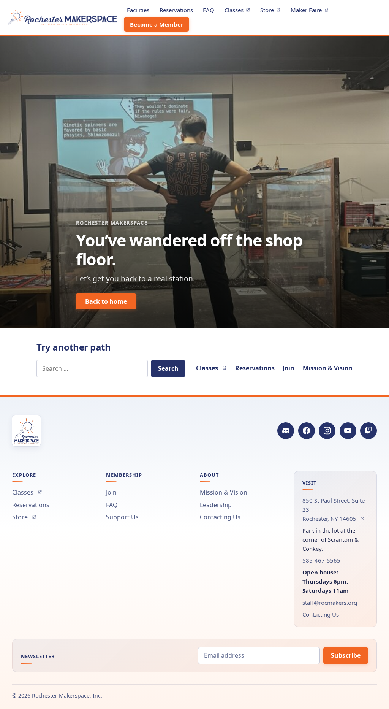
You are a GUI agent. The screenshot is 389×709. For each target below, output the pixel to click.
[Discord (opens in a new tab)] (285, 430)
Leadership (216, 505)
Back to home (106, 301)
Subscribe (346, 655)
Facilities (138, 10)
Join (288, 368)
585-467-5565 (321, 560)
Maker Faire (311, 11)
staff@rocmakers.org (329, 602)
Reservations (176, 10)
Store (272, 11)
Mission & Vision (328, 368)
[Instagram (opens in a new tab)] (327, 430)
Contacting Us (220, 517)
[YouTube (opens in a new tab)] (348, 430)
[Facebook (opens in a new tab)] (306, 430)
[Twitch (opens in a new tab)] (368, 430)
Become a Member (156, 24)
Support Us (122, 517)
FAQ (208, 10)
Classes (239, 11)
